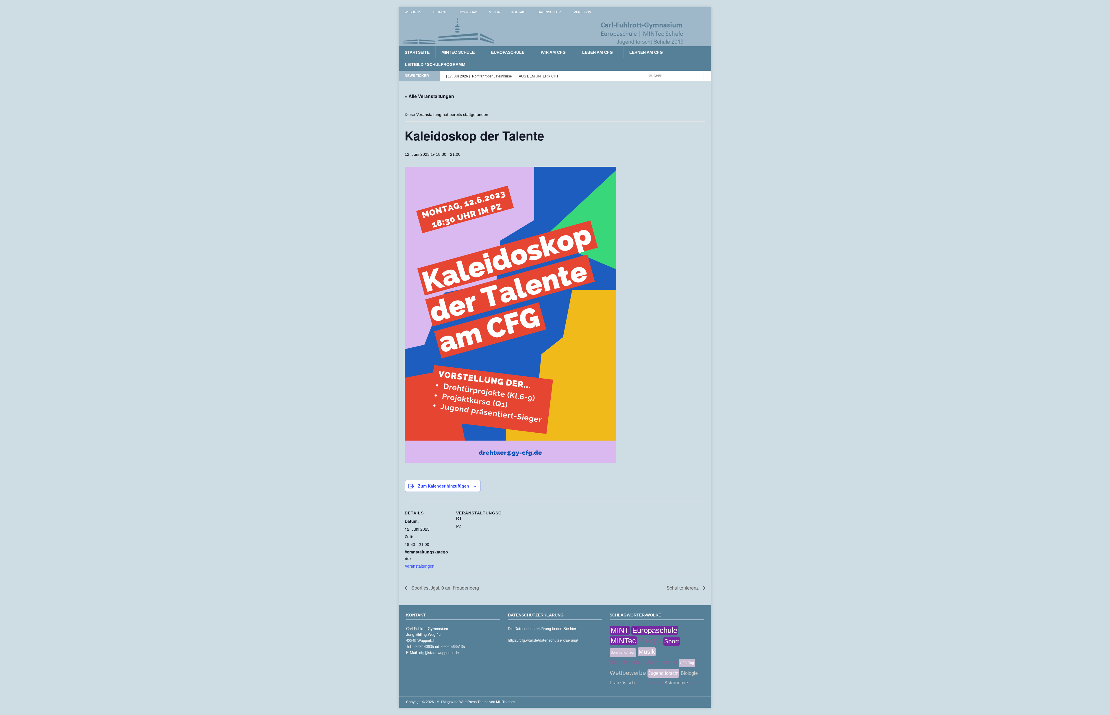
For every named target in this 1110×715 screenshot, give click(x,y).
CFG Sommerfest (649, 683)
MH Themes (505, 702)
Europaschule (507, 52)
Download (467, 12)
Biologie (689, 673)
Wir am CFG (553, 52)
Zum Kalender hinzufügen (443, 486)
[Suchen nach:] (675, 75)
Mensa (494, 12)
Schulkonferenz (683, 587)
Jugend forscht (663, 673)
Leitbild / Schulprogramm (435, 64)
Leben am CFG (597, 52)
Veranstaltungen (419, 566)
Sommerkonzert (622, 653)
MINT (619, 630)
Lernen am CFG (646, 52)
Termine (440, 12)
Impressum (582, 12)
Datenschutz (549, 12)
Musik (647, 651)
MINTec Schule (458, 52)
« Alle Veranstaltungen (429, 96)
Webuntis (413, 12)
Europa (650, 640)
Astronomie (676, 682)
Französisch (622, 682)
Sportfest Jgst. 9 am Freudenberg (444, 587)
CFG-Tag (687, 663)
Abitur (694, 683)
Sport (671, 641)
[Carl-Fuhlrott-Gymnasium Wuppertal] (543, 43)
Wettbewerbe (628, 672)
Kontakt (518, 12)
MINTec (623, 640)
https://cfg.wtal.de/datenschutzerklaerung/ (543, 640)
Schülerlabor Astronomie (644, 662)
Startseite (417, 52)
